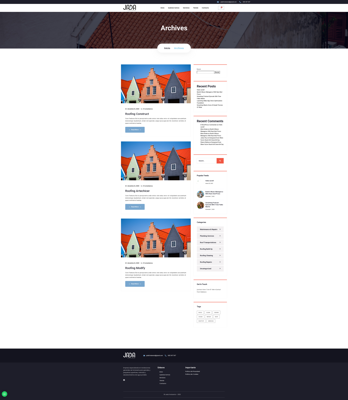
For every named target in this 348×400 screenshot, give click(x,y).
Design (216, 312)
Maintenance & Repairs (208, 229)
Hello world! (201, 90)
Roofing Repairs (206, 262)
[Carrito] (221, 8)
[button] (4, 395)
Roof (216, 316)
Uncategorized (205, 269)
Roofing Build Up (206, 249)
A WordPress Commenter (208, 125)
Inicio (162, 8)
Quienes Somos (173, 8)
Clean (208, 312)
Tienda (195, 8)
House (200, 316)
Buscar (199, 69)
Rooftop (201, 321)
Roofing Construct (137, 114)
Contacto (205, 8)
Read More (135, 130)
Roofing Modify (135, 268)
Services (211, 321)
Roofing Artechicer (137, 191)
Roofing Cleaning (206, 255)
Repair (209, 316)
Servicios (186, 8)
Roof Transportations (208, 242)
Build (200, 312)
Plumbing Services (207, 236)
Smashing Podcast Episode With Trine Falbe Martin (214, 205)
